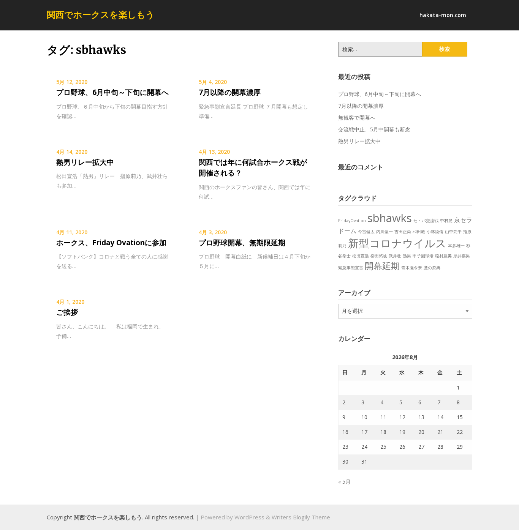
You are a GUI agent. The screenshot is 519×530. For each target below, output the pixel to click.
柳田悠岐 (378, 256)
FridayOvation (352, 220)
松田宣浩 (360, 256)
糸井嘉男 (461, 256)
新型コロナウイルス (397, 243)
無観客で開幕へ (356, 117)
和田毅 (419, 231)
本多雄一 (456, 245)
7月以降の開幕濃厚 (230, 92)
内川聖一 (384, 231)
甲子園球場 (423, 256)
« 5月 (344, 481)
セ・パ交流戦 (425, 220)
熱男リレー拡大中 (85, 162)
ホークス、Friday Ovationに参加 (111, 243)
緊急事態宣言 (350, 267)
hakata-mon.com (442, 15)
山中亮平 (453, 231)
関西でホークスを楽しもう (101, 14)
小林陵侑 (435, 231)
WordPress (249, 517)
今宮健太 (366, 231)
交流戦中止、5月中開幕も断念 (374, 129)
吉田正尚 (402, 231)
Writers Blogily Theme (301, 517)
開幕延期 (382, 266)
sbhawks (389, 218)
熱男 (407, 256)
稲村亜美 (443, 256)
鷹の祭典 (432, 267)
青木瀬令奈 (411, 267)
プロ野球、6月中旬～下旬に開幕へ (112, 92)
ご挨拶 (67, 312)
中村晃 (446, 220)
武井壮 (395, 256)
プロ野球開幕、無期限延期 (242, 243)
